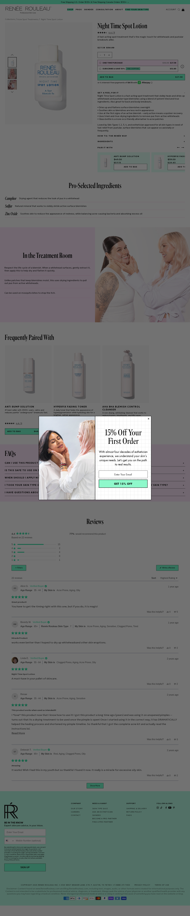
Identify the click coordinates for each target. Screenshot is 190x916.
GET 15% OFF (123, 484)
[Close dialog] (148, 418)
